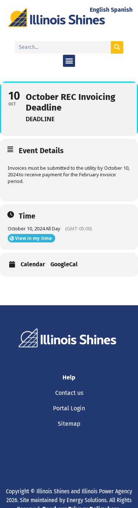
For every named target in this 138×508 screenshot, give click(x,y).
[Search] (117, 47)
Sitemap (69, 423)
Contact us (69, 392)
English (99, 9)
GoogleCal (64, 264)
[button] (69, 61)
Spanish (121, 9)
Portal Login (69, 408)
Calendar (33, 264)
